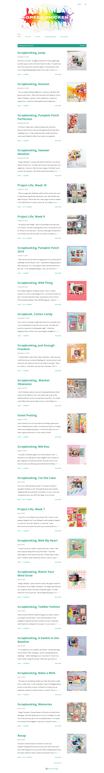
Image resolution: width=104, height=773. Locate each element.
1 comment (25, 74)
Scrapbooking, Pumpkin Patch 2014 (38, 249)
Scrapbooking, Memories (35, 704)
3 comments (26, 694)
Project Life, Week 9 (31, 216)
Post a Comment (27, 207)
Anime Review (64, 36)
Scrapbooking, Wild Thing (35, 283)
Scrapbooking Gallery (50, 36)
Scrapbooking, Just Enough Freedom (36, 347)
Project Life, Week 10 (32, 185)
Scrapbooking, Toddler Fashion (39, 607)
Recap (22, 735)
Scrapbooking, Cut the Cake (37, 478)
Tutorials (37, 36)
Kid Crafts (28, 36)
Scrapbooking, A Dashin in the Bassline (38, 640)
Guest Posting (27, 415)
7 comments (26, 663)
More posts (57, 763)
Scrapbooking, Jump (31, 53)
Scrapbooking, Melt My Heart (38, 540)
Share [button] (19, 74)
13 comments (26, 562)
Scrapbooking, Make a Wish (36, 673)
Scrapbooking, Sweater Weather (33, 152)
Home (19, 36)
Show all (83, 45)
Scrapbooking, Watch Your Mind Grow (36, 573)
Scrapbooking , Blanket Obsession (34, 382)
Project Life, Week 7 (31, 509)
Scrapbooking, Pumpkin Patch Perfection (38, 117)
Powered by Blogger (53, 768)
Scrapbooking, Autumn (33, 84)
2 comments (26, 597)
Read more (58, 74)
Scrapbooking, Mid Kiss (33, 446)
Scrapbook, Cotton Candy (35, 314)
